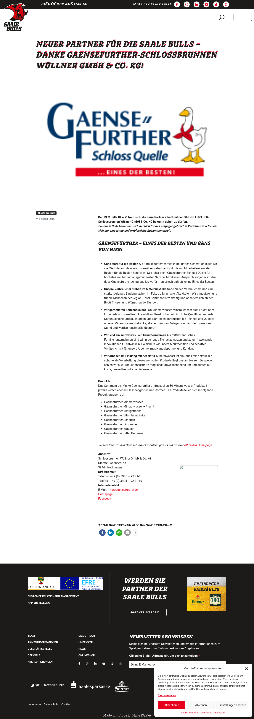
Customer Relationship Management (53, 596)
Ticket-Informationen (43, 642)
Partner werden (144, 612)
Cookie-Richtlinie (189, 712)
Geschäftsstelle (40, 648)
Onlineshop (86, 655)
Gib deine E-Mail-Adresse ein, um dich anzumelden (163, 656)
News (82, 648)
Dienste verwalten (167, 695)
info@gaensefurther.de (123, 489)
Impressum (219, 712)
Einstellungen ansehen (232, 705)
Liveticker (85, 642)
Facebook (104, 498)
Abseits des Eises (46, 213)
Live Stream (86, 635)
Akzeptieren (171, 705)
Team (31, 635)
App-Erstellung (39, 602)
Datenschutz (206, 712)
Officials (34, 655)
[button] (246, 668)
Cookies (65, 704)
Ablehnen (201, 705)
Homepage (105, 494)
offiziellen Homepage (198, 445)
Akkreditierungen (40, 661)
